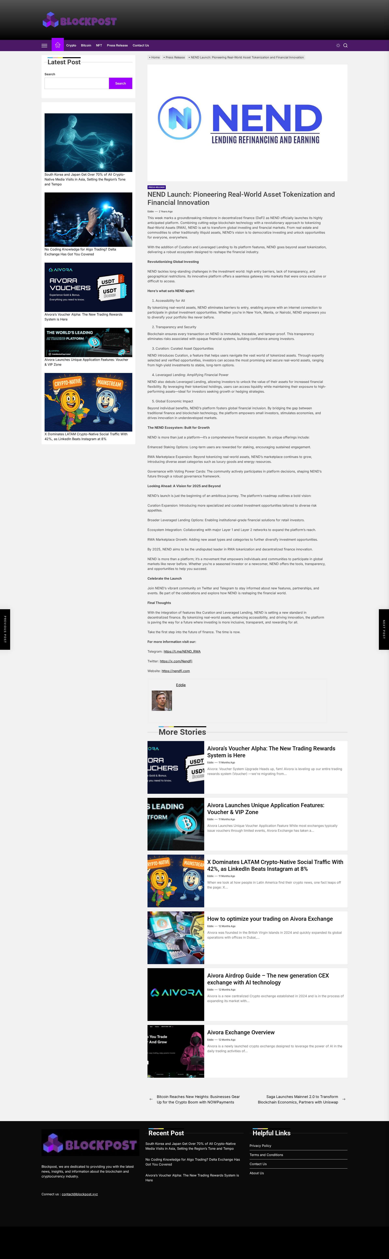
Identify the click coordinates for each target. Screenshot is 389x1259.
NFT (99, 45)
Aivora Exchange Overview (241, 1032)
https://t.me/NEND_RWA (182, 651)
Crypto (71, 45)
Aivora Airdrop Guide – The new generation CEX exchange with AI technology (268, 979)
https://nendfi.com (176, 671)
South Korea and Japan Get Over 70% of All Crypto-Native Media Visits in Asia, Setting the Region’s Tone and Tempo (85, 179)
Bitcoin (86, 45)
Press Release (117, 45)
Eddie (150, 211)
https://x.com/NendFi (176, 661)
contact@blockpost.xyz (80, 1194)
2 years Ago (166, 211)
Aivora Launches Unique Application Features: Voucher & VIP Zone (86, 362)
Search (50, 74)
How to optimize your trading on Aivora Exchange (270, 918)
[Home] (58, 45)
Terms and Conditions (266, 1155)
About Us (257, 1173)
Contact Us (141, 45)
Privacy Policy (260, 1146)
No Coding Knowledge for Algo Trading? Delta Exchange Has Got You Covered (80, 251)
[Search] (345, 45)
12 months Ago (227, 926)
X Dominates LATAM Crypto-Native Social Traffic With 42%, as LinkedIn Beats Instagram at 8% (275, 865)
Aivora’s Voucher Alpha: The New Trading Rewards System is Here (83, 316)
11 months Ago (227, 762)
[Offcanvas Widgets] (45, 45)
